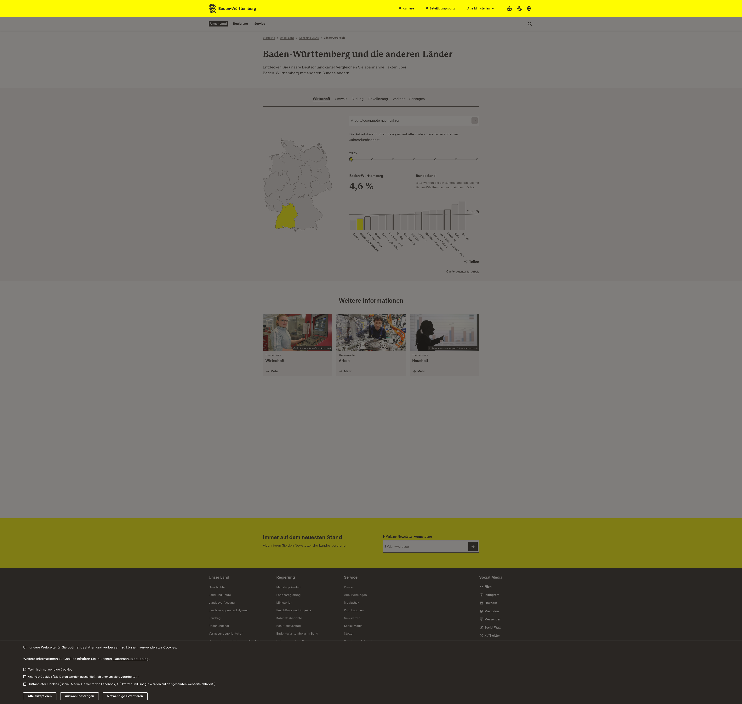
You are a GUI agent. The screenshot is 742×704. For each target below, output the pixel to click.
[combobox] (481, 8)
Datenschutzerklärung (131, 659)
